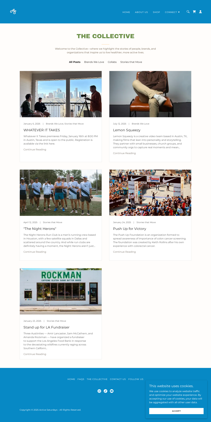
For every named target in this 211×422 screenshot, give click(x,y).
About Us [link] (141, 12)
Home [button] (71, 379)
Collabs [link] (112, 62)
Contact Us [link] (118, 379)
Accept (176, 411)
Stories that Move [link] (131, 62)
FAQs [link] (81, 379)
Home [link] (126, 12)
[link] (13, 11)
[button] (172, 12)
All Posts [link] (74, 62)
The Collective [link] (97, 379)
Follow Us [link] (135, 379)
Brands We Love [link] (94, 62)
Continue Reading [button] (34, 149)
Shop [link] (156, 12)
